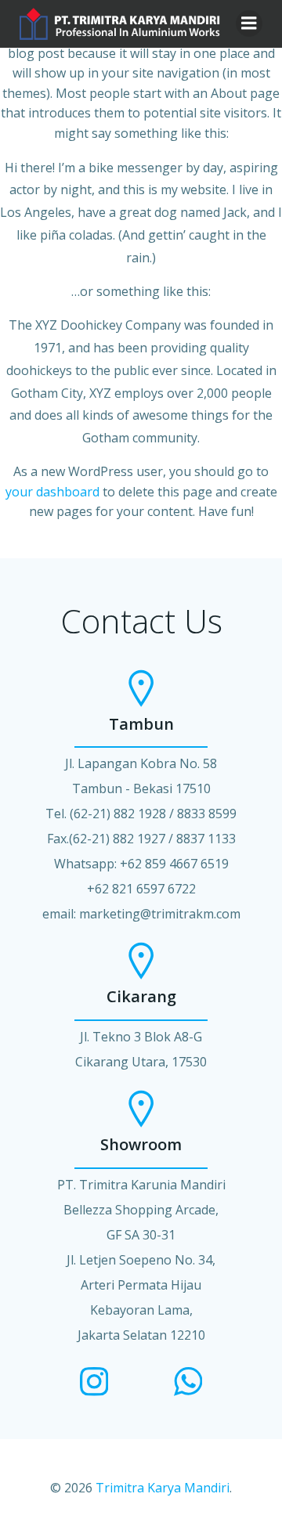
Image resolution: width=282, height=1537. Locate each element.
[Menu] (249, 23)
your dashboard (52, 491)
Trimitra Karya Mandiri (163, 1487)
